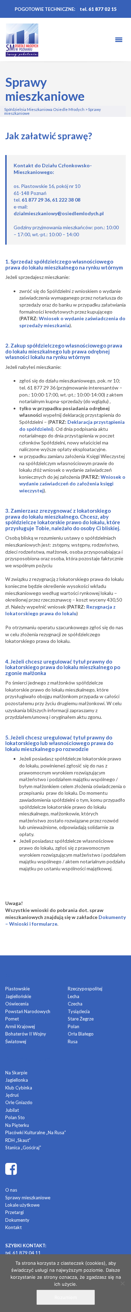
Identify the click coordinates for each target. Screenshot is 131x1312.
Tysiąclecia (79, 1011)
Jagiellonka (16, 1080)
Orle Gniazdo (18, 1102)
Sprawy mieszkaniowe (27, 1197)
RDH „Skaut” (18, 1140)
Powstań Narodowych (27, 1011)
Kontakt (13, 1227)
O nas (11, 1190)
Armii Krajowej (20, 1026)
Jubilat (12, 1110)
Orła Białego (81, 1034)
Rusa (73, 1041)
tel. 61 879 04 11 (23, 1253)
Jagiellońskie (18, 996)
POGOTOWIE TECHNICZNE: (45, 9)
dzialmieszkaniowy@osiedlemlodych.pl (59, 213)
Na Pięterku (17, 1125)
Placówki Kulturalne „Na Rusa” (35, 1132)
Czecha (75, 1003)
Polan (73, 1026)
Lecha (73, 996)
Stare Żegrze (81, 1019)
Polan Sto (15, 1117)
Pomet (12, 1019)
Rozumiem (65, 1297)
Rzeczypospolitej (85, 988)
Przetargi (14, 1212)
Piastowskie (17, 988)
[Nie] (122, 1283)
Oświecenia (17, 1003)
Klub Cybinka (18, 1087)
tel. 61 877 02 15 (98, 9)
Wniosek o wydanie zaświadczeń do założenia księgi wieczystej (72, 483)
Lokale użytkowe (22, 1205)
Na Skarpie (16, 1072)
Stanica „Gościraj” (23, 1147)
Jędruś (12, 1095)
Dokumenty (17, 1220)
